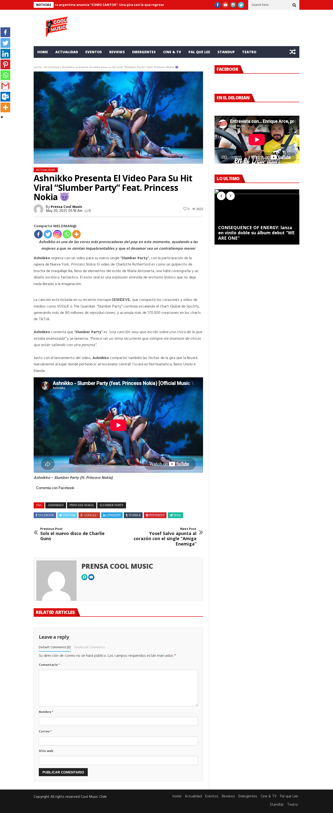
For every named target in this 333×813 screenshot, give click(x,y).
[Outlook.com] (5, 97)
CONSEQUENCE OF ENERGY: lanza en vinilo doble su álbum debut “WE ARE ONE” (256, 233)
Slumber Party (112, 505)
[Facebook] (38, 234)
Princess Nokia (81, 505)
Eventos (93, 52)
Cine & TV (172, 52)
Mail (177, 515)
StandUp (226, 52)
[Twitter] (48, 234)
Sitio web (46, 751)
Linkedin (114, 515)
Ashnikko (56, 505)
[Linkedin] (5, 54)
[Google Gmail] (5, 86)
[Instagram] (57, 234)
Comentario (49, 665)
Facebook (46, 515)
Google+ (91, 515)
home (42, 52)
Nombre (46, 712)
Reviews (117, 52)
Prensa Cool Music (66, 207)
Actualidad (66, 52)
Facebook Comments (89, 647)
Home (38, 67)
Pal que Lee (199, 52)
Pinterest (157, 515)
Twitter (69, 515)
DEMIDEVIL (121, 300)
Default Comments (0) (55, 647)
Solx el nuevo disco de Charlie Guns (72, 534)
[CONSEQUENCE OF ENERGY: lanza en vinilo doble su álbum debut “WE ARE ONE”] (257, 216)
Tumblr (134, 515)
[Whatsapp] (67, 234)
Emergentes (144, 52)
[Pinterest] (5, 64)
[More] (76, 234)
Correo (45, 731)
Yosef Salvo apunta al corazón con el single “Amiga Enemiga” (165, 536)
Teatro (249, 52)
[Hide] (2, 117)
